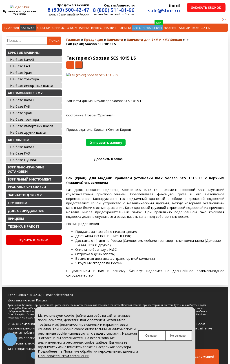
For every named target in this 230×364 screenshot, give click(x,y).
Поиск (54, 40)
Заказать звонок (206, 7)
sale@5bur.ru (164, 10)
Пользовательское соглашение (32, 343)
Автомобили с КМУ (25, 93)
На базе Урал (21, 72)
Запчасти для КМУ (25, 195)
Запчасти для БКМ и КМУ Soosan (154, 39)
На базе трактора (24, 79)
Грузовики (17, 203)
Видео (96, 28)
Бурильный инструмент (29, 179)
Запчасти (115, 39)
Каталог (28, 28)
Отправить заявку (105, 142)
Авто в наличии (147, 28)
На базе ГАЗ (20, 66)
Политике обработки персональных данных (99, 351)
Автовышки (18, 140)
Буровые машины (24, 52)
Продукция (93, 39)
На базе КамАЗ (22, 59)
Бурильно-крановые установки (26, 169)
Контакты (201, 28)
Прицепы (16, 218)
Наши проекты (117, 28)
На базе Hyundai (23, 159)
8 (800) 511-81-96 (114, 9)
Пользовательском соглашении (63, 355)
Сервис (58, 28)
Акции (184, 28)
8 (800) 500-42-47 (68, 9)
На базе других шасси (28, 132)
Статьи (44, 28)
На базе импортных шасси (31, 85)
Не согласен (178, 335)
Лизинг (170, 28)
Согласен (151, 335)
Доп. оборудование (26, 211)
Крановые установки (27, 187)
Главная (11, 28)
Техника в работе (24, 226)
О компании (78, 28)
